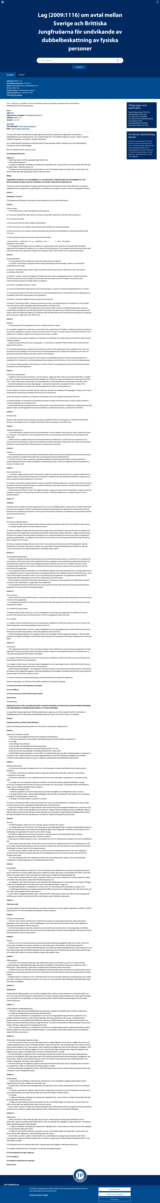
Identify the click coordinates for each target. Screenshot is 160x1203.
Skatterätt (79, 67)
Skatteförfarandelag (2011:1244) (138, 125)
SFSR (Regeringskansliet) (27, 126)
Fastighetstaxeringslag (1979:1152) (139, 112)
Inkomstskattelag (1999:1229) (137, 114)
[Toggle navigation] (157, 2)
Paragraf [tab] (21, 75)
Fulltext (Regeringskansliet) (20, 129)
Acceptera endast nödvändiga (114, 1194)
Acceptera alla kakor (114, 1189)
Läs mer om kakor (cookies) (38, 1195)
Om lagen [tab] (10, 75)
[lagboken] (2, 2)
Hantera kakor (114, 1199)
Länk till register (16, 95)
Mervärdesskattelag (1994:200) (137, 123)
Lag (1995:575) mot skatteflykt (137, 116)
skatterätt (135, 156)
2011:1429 (10, 124)
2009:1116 (10, 113)
